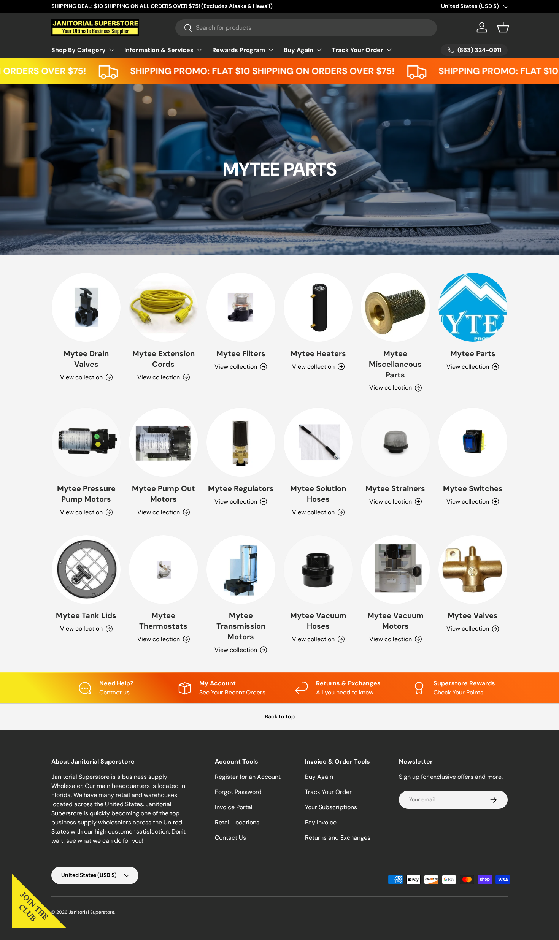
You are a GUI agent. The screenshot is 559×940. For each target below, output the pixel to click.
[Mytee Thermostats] (163, 569)
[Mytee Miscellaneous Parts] (395, 307)
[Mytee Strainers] (395, 442)
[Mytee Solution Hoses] (318, 442)
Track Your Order (357, 50)
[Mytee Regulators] (240, 442)
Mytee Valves (473, 615)
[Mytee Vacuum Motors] (395, 569)
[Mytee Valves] (472, 569)
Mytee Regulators (241, 488)
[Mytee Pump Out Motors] (163, 442)
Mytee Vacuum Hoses (318, 620)
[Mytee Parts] (472, 307)
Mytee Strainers (395, 488)
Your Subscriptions (331, 807)
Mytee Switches (473, 488)
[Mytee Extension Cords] (163, 307)
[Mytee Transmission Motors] (240, 569)
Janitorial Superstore (91, 912)
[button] (503, 27)
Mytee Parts (472, 353)
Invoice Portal (234, 807)
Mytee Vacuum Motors (395, 620)
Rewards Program (238, 50)
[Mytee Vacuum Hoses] (318, 569)
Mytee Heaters (318, 353)
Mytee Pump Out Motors (163, 493)
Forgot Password (238, 792)
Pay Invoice (321, 822)
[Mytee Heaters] (318, 307)
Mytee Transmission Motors (240, 626)
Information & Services (159, 50)
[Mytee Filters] (240, 307)
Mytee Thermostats (163, 620)
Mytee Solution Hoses (318, 493)
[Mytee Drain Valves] (86, 307)
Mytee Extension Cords (163, 359)
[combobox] (306, 27)
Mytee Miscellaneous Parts (395, 364)
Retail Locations (237, 822)
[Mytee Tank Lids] (86, 569)
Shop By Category (78, 50)
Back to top (280, 716)
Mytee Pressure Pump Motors (86, 493)
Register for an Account (248, 777)
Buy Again (298, 50)
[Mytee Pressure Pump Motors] (86, 442)
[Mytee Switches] (472, 442)
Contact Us (230, 838)
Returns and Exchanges (337, 838)
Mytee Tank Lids (86, 615)
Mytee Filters (240, 353)
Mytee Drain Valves (86, 359)
